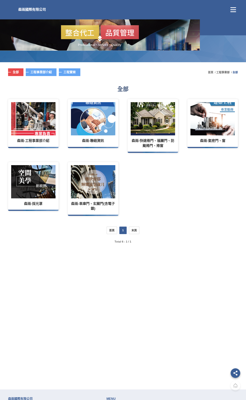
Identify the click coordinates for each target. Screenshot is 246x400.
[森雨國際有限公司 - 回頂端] (235, 385)
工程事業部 (223, 72)
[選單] (233, 10)
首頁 (211, 72)
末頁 (134, 230)
